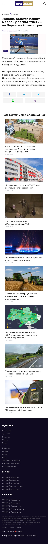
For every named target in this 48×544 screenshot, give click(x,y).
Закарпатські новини (11, 460)
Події (4, 443)
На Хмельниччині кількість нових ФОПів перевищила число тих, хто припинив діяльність (21, 335)
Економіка (6, 431)
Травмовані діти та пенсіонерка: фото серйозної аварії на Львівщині (23, 372)
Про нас (11, 527)
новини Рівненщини (11, 489)
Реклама (18, 527)
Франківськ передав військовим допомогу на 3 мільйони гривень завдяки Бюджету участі (21, 149)
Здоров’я (6, 434)
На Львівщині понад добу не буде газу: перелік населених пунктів (23, 258)
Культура (6, 437)
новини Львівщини (10, 477)
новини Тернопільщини (12, 486)
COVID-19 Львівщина (11, 500)
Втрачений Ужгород (11, 463)
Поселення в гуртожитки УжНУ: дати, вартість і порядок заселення (22, 186)
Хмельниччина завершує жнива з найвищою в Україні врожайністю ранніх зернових (21, 296)
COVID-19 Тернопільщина (13, 509)
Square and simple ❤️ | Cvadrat (12, 531)
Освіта (5, 440)
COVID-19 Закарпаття (11, 503)
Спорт (5, 454)
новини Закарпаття (10, 480)
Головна (4, 527)
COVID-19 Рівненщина (11, 512)
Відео (4, 457)
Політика (6, 448)
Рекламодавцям (9, 466)
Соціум (5, 451)
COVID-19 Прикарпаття (12, 506)
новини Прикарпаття (11, 483)
